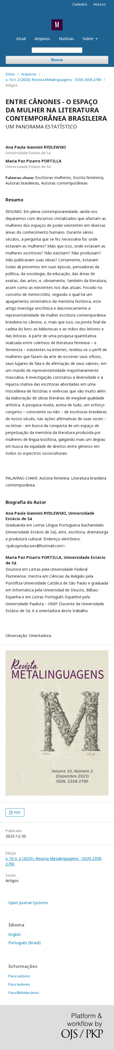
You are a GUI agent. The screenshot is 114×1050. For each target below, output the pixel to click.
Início (10, 74)
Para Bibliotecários (23, 992)
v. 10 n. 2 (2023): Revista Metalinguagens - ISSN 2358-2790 (53, 79)
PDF (16, 812)
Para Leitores (19, 975)
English (14, 934)
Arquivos (42, 38)
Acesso (100, 4)
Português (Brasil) (24, 942)
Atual (21, 38)
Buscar (57, 60)
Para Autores (19, 984)
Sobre (88, 38)
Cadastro (79, 4)
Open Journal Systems (28, 902)
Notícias (66, 38)
